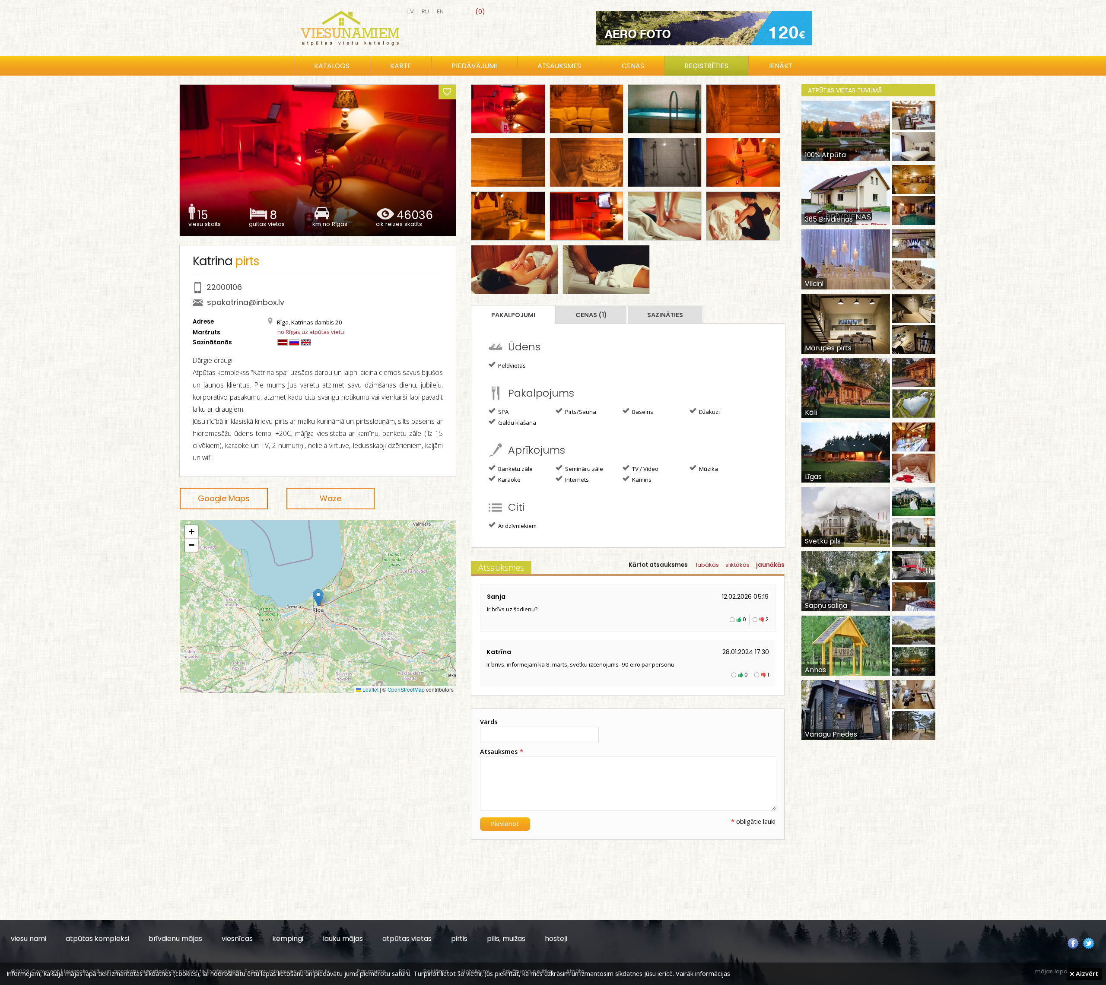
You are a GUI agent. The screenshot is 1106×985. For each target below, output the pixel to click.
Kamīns (641, 479)
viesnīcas (237, 939)
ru (425, 11)
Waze (330, 498)
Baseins (642, 412)
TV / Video (644, 469)
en (440, 11)
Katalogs (332, 65)
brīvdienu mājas (175, 939)
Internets (576, 479)
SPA (503, 412)
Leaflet (369, 689)
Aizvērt (1086, 973)
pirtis (459, 939)
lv (410, 11)
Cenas (633, 65)
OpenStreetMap (406, 689)
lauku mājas (343, 939)
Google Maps (224, 498)
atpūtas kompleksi (97, 939)
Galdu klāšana (516, 422)
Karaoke (509, 479)
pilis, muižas (506, 939)
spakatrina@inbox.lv (245, 302)
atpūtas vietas (407, 939)
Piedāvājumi (474, 65)
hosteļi (556, 939)
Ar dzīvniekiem (517, 526)
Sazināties (665, 315)
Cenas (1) (591, 315)
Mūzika (708, 469)
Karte (400, 65)
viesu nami (28, 939)
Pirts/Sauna (580, 412)
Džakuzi (709, 412)
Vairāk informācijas (703, 973)
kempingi (287, 939)
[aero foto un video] (704, 28)
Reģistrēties (706, 65)
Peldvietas (511, 365)
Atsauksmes (559, 65)
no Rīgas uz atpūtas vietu (310, 332)
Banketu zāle (515, 469)
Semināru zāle (583, 469)
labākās (707, 565)
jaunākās (770, 565)
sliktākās (737, 565)
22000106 (224, 287)
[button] (318, 598)
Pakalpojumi (513, 315)
